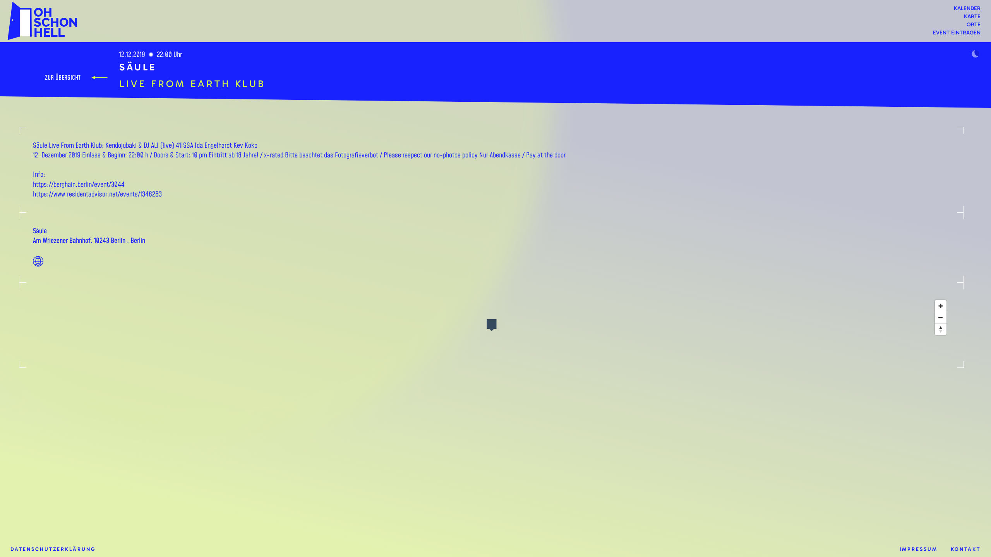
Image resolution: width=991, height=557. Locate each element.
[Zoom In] (940, 306)
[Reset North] (940, 329)
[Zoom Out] (940, 317)
